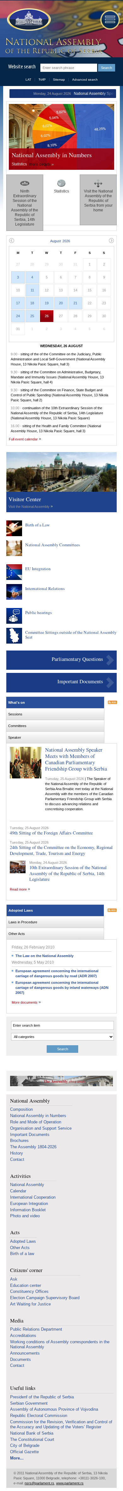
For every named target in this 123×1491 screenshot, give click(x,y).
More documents (25, 1002)
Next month (111, 240)
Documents (20, 1359)
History (16, 1153)
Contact (17, 1159)
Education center (25, 1285)
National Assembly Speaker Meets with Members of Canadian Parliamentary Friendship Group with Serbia (76, 759)
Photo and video (25, 1215)
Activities (20, 1176)
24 (18, 316)
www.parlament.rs (70, 1483)
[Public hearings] (14, 622)
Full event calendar (23, 439)
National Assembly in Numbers (52, 155)
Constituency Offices (29, 1291)
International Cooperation (33, 1197)
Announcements (25, 1353)
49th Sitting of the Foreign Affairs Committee (51, 833)
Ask (13, 1279)
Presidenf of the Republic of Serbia (42, 1397)
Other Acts (20, 1247)
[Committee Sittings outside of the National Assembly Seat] (14, 642)
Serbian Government (29, 1403)
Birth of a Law (37, 525)
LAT (28, 79)
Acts (15, 1232)
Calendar (18, 1191)
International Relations (45, 588)
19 (47, 303)
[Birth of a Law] (14, 535)
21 (75, 303)
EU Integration (38, 568)
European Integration (29, 1203)
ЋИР (42, 79)
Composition (21, 1109)
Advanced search (85, 79)
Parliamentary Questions (77, 659)
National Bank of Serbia (31, 1433)
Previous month (11, 240)
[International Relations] (14, 598)
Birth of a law (22, 1253)
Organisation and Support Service (41, 1128)
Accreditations (23, 1335)
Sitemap (59, 79)
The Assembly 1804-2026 (33, 1146)
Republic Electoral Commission (38, 1415)
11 (32, 290)
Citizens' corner (26, 1270)
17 (18, 303)
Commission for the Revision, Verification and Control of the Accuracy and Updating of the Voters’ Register (61, 1424)
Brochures (19, 1140)
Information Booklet (28, 1209)
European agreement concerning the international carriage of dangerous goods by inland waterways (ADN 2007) (61, 988)
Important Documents (80, 681)
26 (47, 316)
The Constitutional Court (32, 1439)
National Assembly (30, 1101)
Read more (18, 889)
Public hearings (38, 612)
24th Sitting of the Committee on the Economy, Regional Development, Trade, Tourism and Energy (61, 850)
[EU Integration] (14, 579)
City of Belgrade (24, 1445)
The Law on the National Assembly (44, 956)
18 (32, 303)
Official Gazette (24, 1451)
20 (61, 303)
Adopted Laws (23, 1241)
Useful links (22, 1388)
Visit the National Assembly (29, 506)
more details (39, 164)
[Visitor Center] (61, 490)
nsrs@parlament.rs (39, 1483)
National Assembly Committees (52, 545)
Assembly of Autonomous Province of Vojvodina (54, 1409)
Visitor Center (25, 499)
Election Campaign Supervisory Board (44, 1297)
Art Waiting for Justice (30, 1304)
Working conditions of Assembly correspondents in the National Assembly (59, 1344)
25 (32, 316)
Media (16, 1320)
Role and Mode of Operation (35, 1122)
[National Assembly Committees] (14, 555)
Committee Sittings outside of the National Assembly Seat (71, 634)
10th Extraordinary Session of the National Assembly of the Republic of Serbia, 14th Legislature (68, 873)
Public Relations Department (36, 1329)
